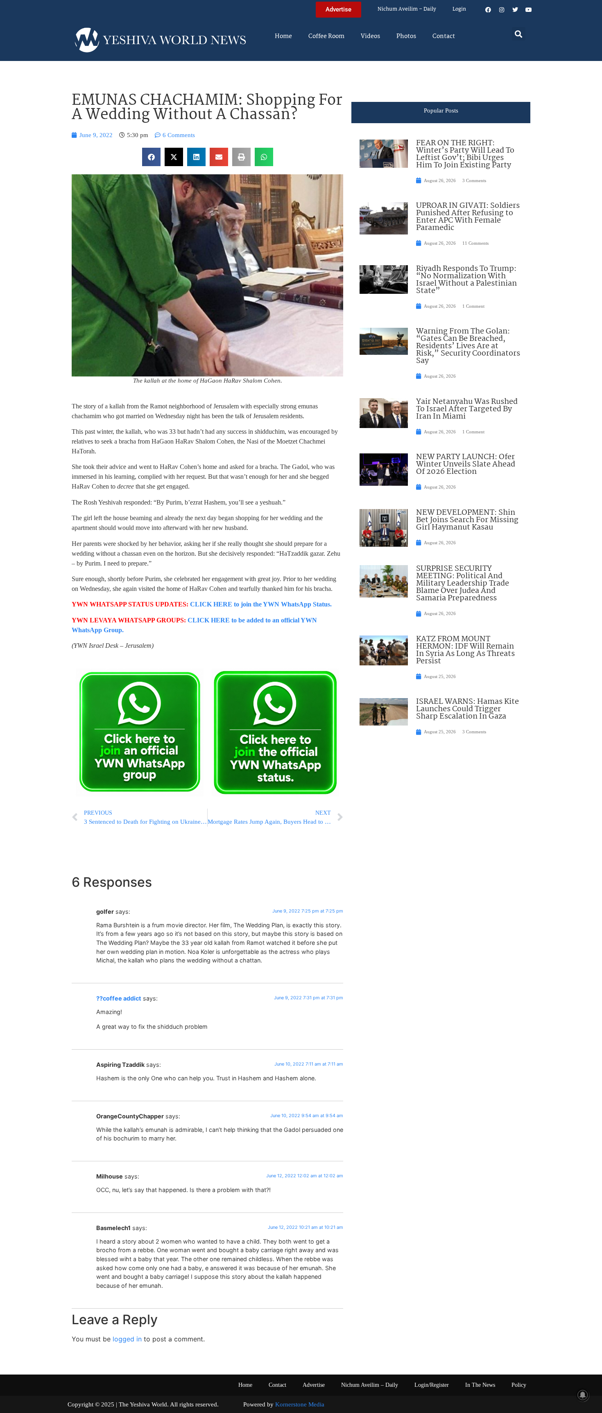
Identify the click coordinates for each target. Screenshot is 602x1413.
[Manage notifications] (582, 1395)
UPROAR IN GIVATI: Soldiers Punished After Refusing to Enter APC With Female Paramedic (468, 217)
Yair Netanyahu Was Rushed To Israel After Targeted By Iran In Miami (467, 409)
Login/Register (431, 1385)
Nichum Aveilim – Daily (407, 9)
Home (283, 36)
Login (459, 9)
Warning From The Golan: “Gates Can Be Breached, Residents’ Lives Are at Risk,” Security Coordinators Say (468, 346)
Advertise (314, 1385)
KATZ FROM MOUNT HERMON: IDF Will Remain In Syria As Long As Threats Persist (465, 650)
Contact (443, 36)
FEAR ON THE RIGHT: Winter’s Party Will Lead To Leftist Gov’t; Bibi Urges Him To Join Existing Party (465, 154)
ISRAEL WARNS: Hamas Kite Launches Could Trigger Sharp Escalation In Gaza (467, 709)
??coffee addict (118, 998)
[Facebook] (488, 10)
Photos (406, 36)
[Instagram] (501, 10)
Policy (518, 1385)
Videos (370, 36)
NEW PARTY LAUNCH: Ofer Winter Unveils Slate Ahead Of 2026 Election (465, 464)
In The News (480, 1385)
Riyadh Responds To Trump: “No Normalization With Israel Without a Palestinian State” (466, 280)
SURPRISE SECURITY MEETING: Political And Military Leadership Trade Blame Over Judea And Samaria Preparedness (462, 583)
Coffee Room (326, 36)
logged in (127, 1339)
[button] (518, 34)
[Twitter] (515, 10)
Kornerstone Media (299, 1404)
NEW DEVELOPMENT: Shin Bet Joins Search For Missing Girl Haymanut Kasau (467, 520)
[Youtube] (528, 10)
